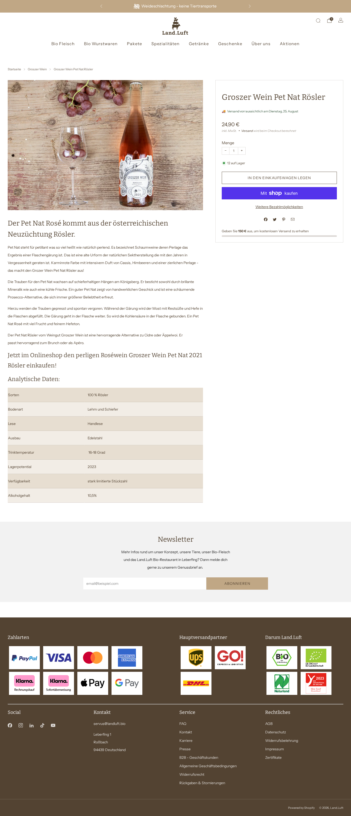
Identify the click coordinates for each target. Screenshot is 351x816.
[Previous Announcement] (101, 6)
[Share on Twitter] (275, 219)
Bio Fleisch (63, 43)
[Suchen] (318, 20)
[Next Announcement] (249, 6)
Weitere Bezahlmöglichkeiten (279, 207)
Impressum (274, 749)
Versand (247, 131)
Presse (185, 749)
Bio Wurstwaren (101, 43)
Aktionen (290, 43)
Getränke (199, 43)
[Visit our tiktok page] (42, 725)
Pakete (134, 43)
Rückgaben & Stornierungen (202, 783)
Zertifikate (273, 757)
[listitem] (175, 6)
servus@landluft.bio (109, 723)
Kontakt (185, 732)
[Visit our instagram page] (20, 725)
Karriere (185, 740)
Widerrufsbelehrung (281, 740)
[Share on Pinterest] (284, 219)
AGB (269, 723)
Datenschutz (275, 732)
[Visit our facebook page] (9, 725)
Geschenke (230, 43)
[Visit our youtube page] (53, 725)
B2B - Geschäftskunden (198, 757)
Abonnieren (237, 583)
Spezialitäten (165, 43)
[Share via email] (292, 219)
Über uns (261, 43)
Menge (228, 142)
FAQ (182, 723)
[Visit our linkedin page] (31, 725)
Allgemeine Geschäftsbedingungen (208, 766)
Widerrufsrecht (191, 774)
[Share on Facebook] (266, 219)
